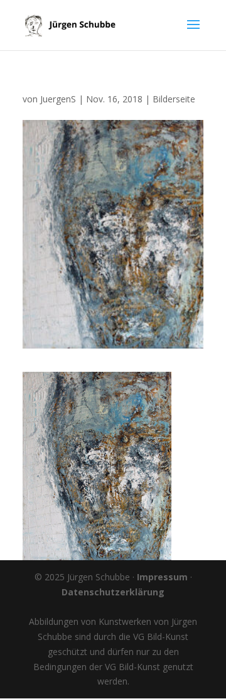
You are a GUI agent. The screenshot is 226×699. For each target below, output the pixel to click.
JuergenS (58, 99)
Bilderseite (174, 99)
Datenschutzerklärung (113, 592)
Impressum (162, 577)
